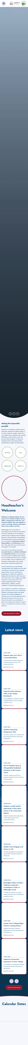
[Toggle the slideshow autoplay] (17, 413)
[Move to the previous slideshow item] (10, 413)
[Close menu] (4, 3)
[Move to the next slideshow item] (14, 413)
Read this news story (9, 667)
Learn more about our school (11, 613)
